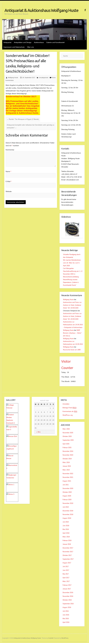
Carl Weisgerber (68, 268)
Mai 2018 (66, 529)
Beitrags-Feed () (69, 408)
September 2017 (68, 559)
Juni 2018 (66, 525)
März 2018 (66, 537)
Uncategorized (43, 77)
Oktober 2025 (67, 436)
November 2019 (68, 503)
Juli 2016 (66, 611)
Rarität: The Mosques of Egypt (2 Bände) (23, 119)
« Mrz (38, 432)
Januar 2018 (67, 544)
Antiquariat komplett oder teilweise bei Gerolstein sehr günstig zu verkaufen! (30, 126)
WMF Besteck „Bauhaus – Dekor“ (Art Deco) (72, 333)
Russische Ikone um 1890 (72, 350)
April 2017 (66, 578)
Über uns (30, 47)
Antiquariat (7, 42)
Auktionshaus (39, 42)
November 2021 (68, 477)
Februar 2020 (67, 499)
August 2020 (67, 496)
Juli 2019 (66, 507)
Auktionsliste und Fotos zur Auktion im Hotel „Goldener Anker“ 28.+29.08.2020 (72, 305)
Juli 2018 (66, 522)
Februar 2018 (67, 540)
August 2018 (67, 518)
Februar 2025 (67, 447)
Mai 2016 (66, 618)
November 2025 (68, 433)
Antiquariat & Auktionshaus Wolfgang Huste (41, 10)
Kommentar (10, 150)
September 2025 (68, 440)
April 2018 (66, 533)
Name (8, 171)
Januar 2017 (67, 589)
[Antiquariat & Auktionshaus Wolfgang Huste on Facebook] (85, 10)
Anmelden (66, 404)
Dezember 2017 (68, 548)
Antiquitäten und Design (22, 42)
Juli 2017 (66, 566)
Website (9, 191)
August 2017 (67, 563)
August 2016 (67, 607)
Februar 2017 (67, 585)
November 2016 (68, 596)
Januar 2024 (67, 466)
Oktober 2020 (67, 492)
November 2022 (68, 473)
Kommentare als (70, 411)
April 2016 (66, 622)
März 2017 (66, 581)
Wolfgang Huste (13, 77)
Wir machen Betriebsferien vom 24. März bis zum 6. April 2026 (72, 262)
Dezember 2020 (68, 488)
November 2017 (68, 552)
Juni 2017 (66, 570)
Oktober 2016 (67, 600)
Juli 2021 (66, 485)
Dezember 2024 (68, 451)
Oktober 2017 (67, 555)
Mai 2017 (66, 574)
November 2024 (68, 455)
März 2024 (66, 462)
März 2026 (66, 429)
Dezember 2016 (68, 592)
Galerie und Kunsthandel (55, 42)
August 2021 (67, 481)
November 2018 (68, 514)
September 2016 (68, 604)
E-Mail (8, 181)
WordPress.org (68, 415)
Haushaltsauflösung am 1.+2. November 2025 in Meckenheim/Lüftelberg (73, 274)
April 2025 (66, 444)
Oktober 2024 (67, 459)
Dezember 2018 (68, 511)
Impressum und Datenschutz (14, 47)
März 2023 (66, 470)
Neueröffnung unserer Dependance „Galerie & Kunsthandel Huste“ (71, 282)
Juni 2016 (66, 615)
